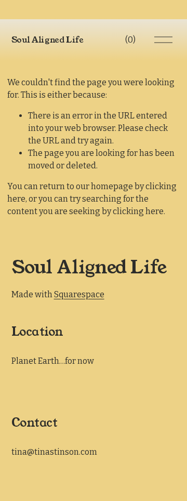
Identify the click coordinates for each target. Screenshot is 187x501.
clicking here (138, 211)
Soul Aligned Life (47, 40)
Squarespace (79, 294)
